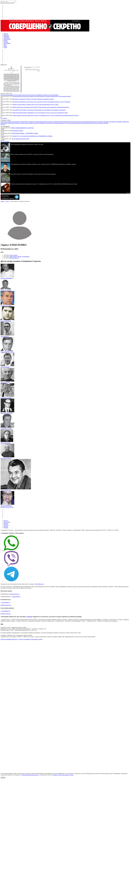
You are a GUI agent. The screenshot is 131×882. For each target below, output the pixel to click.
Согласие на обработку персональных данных (30, 639)
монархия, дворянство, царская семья (33, 121)
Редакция (6, 524)
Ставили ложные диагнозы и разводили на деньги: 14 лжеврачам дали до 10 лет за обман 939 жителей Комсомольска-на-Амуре (45, 115)
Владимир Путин (65, 121)
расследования (55, 123)
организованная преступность (90, 121)
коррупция (82, 123)
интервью (105, 123)
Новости (6, 520)
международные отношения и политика (40, 123)
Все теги (3, 124)
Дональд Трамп (74, 121)
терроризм (11, 123)
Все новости (4, 118)
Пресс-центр (7, 522)
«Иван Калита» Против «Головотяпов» (19, 256)
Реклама (6, 523)
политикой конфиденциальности (30, 775)
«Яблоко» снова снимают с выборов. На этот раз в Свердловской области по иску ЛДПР (35, 104)
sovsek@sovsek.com (14, 594)
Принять (3, 777)
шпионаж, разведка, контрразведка (52, 121)
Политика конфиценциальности (9, 639)
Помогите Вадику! (14, 258)
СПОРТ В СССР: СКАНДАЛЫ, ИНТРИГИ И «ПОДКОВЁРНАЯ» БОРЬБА (32, 136)
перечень (29, 616)
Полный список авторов (7, 507)
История (6, 527)
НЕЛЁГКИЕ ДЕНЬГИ (17, 130)
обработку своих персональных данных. (63, 775)
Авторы (6, 526)
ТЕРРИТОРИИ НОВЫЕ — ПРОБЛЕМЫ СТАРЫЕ (24, 133)
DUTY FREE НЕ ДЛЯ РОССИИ (20, 138)
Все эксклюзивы (5, 141)
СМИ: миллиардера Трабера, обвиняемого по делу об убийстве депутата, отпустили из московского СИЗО (40, 112)
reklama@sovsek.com (6, 605)
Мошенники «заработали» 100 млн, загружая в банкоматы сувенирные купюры (33, 99)
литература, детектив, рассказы (22, 123)
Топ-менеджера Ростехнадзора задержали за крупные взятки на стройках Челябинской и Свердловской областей (41, 96)
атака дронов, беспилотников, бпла (13, 121)
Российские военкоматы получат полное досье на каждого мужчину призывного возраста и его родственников (29, 95)
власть (80, 121)
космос (2, 121)
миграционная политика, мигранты (94, 123)
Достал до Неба (13, 255)
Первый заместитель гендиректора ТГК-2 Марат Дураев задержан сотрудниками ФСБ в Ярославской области (40, 107)
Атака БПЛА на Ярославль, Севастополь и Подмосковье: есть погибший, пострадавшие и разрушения (38, 110)
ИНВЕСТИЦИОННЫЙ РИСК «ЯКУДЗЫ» (22, 128)
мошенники (75, 123)
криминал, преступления (65, 123)
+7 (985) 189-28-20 (39, 584)
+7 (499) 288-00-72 (15, 596)
